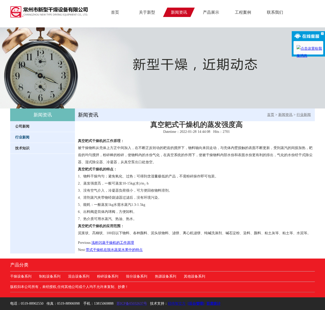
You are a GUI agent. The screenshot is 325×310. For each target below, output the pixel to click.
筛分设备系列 (136, 276)
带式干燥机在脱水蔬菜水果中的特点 (114, 250)
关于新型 (147, 12)
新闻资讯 (88, 115)
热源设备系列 (165, 276)
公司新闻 (22, 126)
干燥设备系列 (20, 276)
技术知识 (22, 148)
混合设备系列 (78, 276)
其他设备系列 (194, 276)
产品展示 (211, 12)
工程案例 (243, 12)
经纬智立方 (177, 303)
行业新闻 (304, 115)
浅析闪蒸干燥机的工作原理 (112, 243)
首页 (115, 12)
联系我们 (275, 12)
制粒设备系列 (49, 276)
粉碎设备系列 (107, 276)
